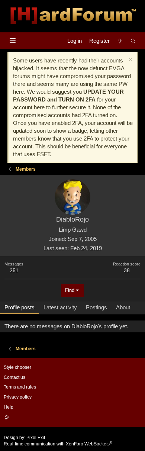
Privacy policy (18, 397)
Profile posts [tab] (19, 307)
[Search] (133, 41)
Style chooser (17, 367)
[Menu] (12, 40)
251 (14, 270)
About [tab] (123, 307)
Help (8, 407)
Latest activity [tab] (60, 307)
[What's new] (119, 41)
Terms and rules (20, 387)
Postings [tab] (96, 307)
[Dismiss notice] (129, 60)
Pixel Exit (35, 437)
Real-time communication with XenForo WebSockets (58, 444)
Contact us (14, 377)
